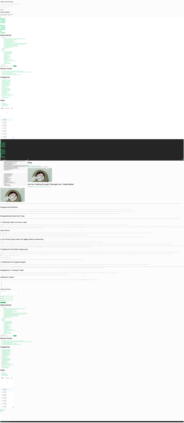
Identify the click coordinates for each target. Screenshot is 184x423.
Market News (6, 56)
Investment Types (5, 90)
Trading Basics (7, 62)
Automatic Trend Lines (8, 46)
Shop (3, 49)
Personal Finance (7, 57)
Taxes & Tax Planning (8, 59)
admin (49, 186)
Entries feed (4, 103)
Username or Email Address (5, 4)
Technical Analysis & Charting (9, 60)
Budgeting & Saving (6, 81)
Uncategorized (5, 97)
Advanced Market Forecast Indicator (11, 168)
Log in (3, 102)
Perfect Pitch (6, 47)
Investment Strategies (6, 89)
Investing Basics (5, 87)
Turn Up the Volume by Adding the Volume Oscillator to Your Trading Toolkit (17, 341)
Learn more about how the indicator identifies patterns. (14, 38)
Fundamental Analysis (8, 52)
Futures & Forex (7, 54)
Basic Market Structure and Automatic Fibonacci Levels (14, 44)
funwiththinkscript (7, 53)
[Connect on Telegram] (0, 411)
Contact (3, 64)
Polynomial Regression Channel (10, 41)
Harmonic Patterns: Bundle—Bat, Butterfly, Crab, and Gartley (16, 43)
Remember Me (4, 7)
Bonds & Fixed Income (6, 80)
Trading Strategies (7, 63)
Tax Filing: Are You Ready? (7, 72)
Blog (3, 50)
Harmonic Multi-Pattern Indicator (10, 39)
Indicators (4, 37)
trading (3, 48)
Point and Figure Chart (8, 40)
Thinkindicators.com (4, 421)
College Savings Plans (6, 82)
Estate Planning (5, 83)
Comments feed (5, 104)
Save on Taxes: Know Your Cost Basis (9, 73)
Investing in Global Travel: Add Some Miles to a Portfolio (13, 71)
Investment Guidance (6, 88)
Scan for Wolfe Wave (8, 42)
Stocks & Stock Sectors (6, 94)
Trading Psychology (8, 51)
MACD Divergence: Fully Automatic (11, 45)
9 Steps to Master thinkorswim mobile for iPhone (11, 74)
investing (6, 55)
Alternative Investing (6, 79)
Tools (5, 61)
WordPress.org (5, 105)
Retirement (6, 58)
